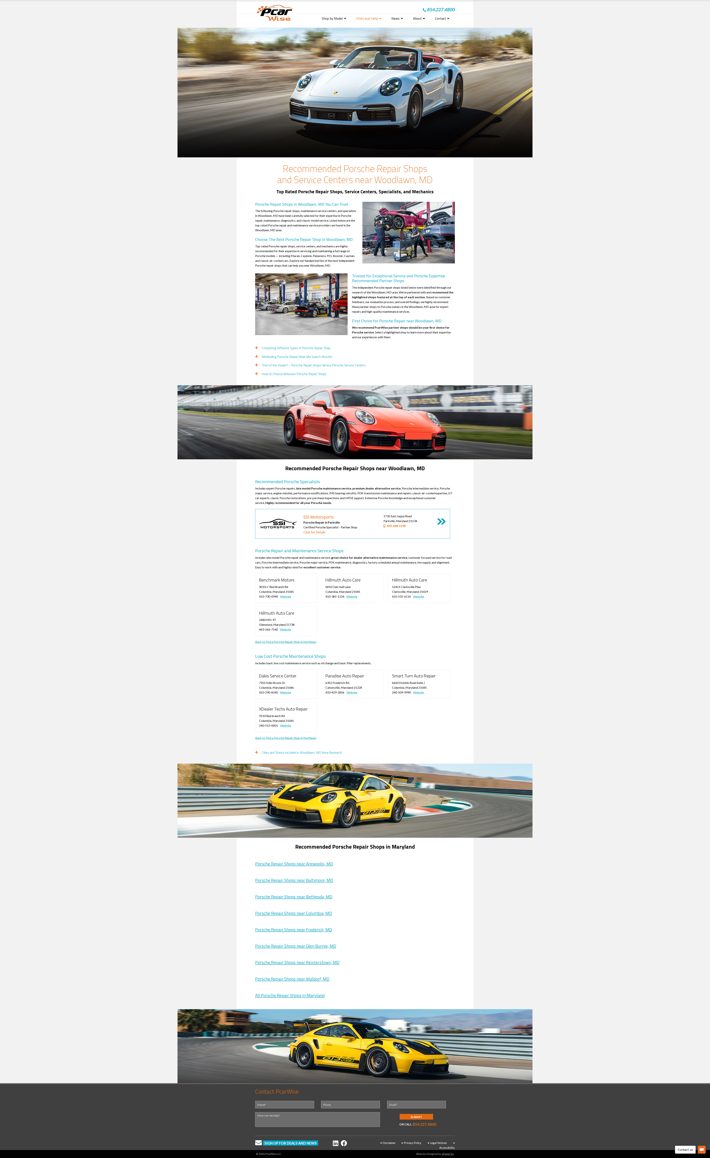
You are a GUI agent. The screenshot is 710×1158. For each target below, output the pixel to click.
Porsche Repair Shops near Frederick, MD (293, 929)
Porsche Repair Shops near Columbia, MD (293, 913)
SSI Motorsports (318, 517)
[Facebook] (344, 1143)
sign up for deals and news (290, 1143)
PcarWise (275, 14)
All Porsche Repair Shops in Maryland (290, 995)
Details (441, 521)
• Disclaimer (388, 1142)
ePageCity (448, 1153)
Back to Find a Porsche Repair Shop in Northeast (285, 642)
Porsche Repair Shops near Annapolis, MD (294, 863)
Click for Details (314, 532)
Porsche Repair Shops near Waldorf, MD (292, 978)
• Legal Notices (437, 1142)
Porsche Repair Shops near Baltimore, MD (294, 880)
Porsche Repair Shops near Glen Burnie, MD (295, 946)
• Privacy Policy (411, 1142)
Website (285, 596)
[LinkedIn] (335, 1143)
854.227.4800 (424, 1124)
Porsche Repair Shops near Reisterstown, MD (297, 962)
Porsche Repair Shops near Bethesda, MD (293, 896)
